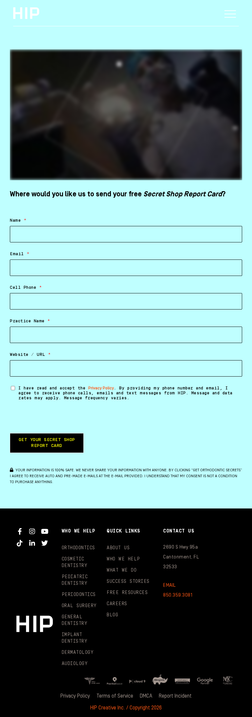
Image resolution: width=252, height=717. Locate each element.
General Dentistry (75, 620)
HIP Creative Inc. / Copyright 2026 (126, 708)
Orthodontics (78, 548)
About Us (118, 548)
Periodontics (79, 594)
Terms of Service (114, 696)
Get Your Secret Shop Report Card (47, 442)
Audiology (75, 663)
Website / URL (30, 354)
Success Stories (128, 581)
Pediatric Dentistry (75, 580)
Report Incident (175, 696)
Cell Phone (26, 287)
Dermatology (78, 652)
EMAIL (169, 585)
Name (18, 220)
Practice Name (30, 321)
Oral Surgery (79, 605)
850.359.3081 (177, 595)
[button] (230, 13)
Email (20, 254)
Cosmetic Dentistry (75, 562)
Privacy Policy (101, 388)
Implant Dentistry (75, 638)
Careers (117, 603)
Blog (112, 615)
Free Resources (127, 592)
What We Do (121, 570)
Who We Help (123, 559)
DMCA (146, 696)
